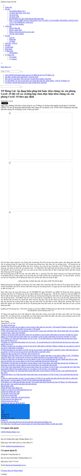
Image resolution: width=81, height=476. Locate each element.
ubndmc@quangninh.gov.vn (15, 446)
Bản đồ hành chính (7, 386)
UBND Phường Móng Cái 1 (10, 432)
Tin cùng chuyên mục (8, 325)
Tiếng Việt (10, 55)
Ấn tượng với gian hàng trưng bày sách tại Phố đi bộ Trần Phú (26, 82)
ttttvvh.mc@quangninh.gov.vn (16, 465)
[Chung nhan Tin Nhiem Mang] (12, 470)
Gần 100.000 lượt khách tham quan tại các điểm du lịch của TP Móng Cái (29, 75)
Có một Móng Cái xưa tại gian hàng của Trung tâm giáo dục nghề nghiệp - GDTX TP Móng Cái (37, 81)
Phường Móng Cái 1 (6, 67)
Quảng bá (4, 420)
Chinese (14, 59)
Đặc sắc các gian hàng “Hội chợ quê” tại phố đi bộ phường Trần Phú (28, 79)
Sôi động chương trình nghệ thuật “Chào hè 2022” (22, 77)
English (13, 57)
